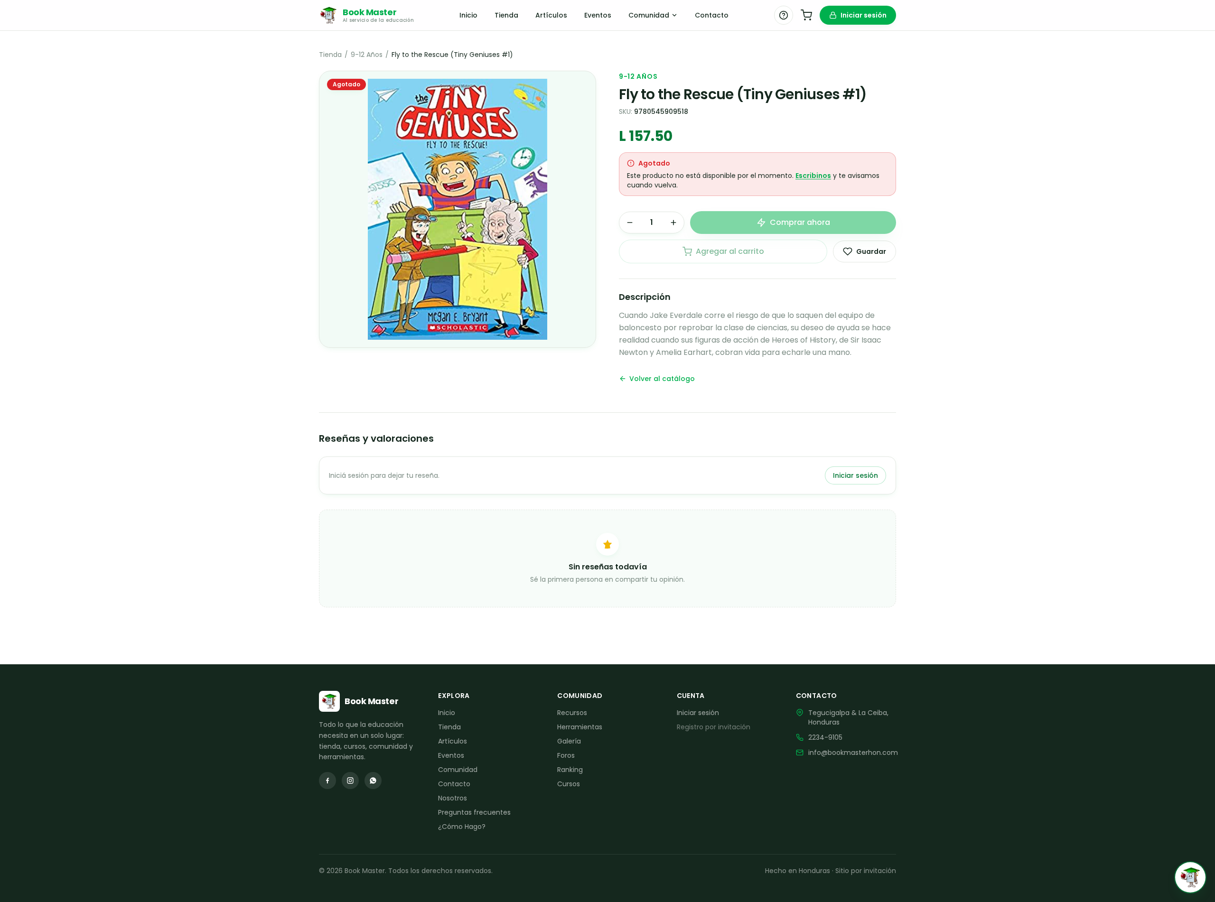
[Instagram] (350, 780)
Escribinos (813, 175)
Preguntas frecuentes (474, 812)
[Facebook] (327, 780)
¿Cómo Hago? (462, 826)
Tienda (506, 15)
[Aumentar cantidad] (673, 222)
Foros (566, 755)
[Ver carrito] (806, 15)
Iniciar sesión (864, 15)
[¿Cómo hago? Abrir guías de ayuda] (783, 15)
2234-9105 (825, 737)
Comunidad (648, 15)
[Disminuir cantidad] (629, 222)
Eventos (597, 15)
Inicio (468, 15)
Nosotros (452, 798)
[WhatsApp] (373, 780)
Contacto (712, 15)
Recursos (572, 712)
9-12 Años (367, 54)
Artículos (551, 15)
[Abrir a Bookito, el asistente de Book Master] (1190, 877)
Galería (569, 741)
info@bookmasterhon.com (853, 752)
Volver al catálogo (662, 378)
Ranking (570, 769)
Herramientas (579, 727)
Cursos (568, 784)
